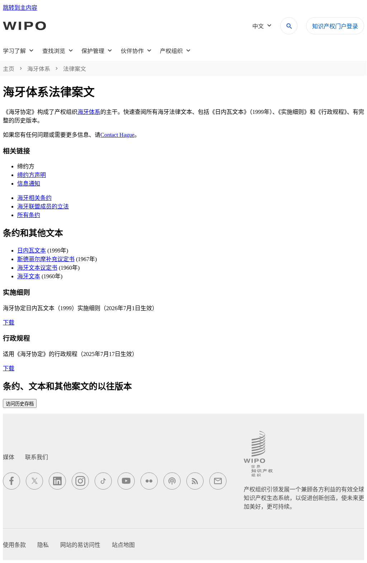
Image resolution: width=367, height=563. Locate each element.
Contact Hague (117, 135)
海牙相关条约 (34, 198)
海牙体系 (88, 112)
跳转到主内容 (20, 8)
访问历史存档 (20, 403)
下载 (8, 322)
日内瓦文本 (31, 250)
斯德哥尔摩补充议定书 (46, 259)
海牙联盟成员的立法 (43, 206)
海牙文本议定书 (37, 268)
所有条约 (28, 215)
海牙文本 (28, 276)
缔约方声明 (31, 175)
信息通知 (28, 184)
